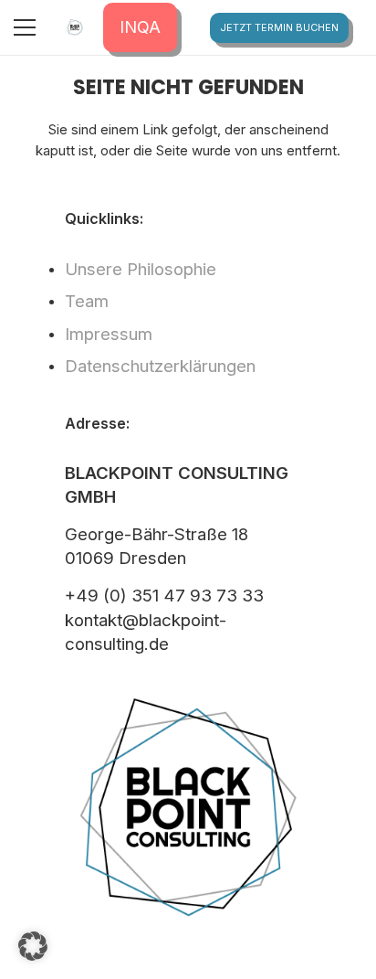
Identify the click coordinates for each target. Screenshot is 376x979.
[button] (33, 946)
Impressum (108, 334)
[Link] (75, 27)
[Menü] (25, 27)
